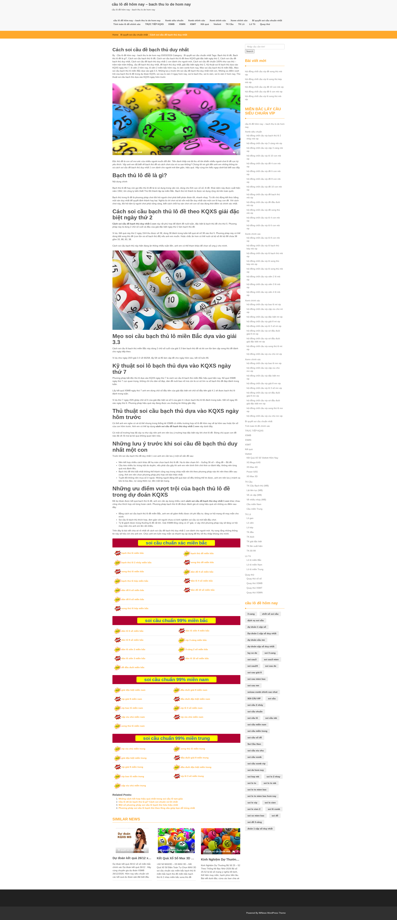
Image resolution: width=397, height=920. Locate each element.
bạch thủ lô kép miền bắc (134, 581)
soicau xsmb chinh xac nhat (262, 692)
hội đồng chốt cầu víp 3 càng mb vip (264, 143)
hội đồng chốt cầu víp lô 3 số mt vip (264, 326)
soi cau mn (253, 685)
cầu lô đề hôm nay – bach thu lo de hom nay (151, 4)
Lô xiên (250, 523)
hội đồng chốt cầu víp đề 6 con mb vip (263, 91)
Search (249, 51)
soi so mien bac (256, 815)
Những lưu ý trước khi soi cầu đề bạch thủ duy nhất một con (187, 71)
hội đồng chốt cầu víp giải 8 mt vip (263, 321)
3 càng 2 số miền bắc (196, 649)
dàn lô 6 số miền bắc (132, 631)
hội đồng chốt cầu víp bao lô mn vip (264, 363)
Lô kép (250, 527)
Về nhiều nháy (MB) (256, 499)
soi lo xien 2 (254, 809)
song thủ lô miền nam (133, 726)
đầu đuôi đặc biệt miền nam (195, 699)
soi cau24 (253, 666)
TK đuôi (250, 537)
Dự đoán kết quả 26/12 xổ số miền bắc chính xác (132, 858)
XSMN (182, 24)
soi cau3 (252, 659)
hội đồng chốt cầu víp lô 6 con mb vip (263, 227)
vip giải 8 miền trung (132, 767)
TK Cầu (230, 24)
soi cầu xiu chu (256, 750)
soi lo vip (252, 802)
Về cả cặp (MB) (254, 495)
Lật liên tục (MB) (255, 490)
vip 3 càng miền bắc (196, 640)
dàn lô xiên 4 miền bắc (197, 630)
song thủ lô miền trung (193, 748)
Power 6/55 (252, 471)
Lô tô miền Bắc (254, 560)
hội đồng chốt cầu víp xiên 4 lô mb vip (263, 293)
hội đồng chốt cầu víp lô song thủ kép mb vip (263, 80)
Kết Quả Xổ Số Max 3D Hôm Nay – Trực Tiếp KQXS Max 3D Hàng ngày (176, 858)
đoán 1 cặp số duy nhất (260, 828)
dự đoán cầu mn (256, 640)
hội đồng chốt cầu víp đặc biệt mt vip (265, 317)
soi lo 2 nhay (273, 776)
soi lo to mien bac (257, 789)
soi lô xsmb (274, 809)
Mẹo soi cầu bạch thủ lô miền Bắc (216, 67)
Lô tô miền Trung (255, 569)
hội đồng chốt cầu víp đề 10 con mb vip (264, 87)
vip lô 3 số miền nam (191, 708)
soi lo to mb (270, 783)
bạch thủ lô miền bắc (132, 553)
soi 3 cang (270, 653)
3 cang (251, 614)
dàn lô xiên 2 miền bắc (133, 649)
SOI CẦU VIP (254, 698)
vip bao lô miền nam (132, 708)
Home (115, 34)
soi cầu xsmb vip (256, 763)
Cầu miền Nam (254, 504)
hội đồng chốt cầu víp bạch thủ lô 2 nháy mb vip (264, 137)
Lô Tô (252, 24)
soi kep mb (253, 776)
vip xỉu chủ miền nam (192, 717)
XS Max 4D (252, 467)
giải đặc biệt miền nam (133, 690)
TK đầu (250, 532)
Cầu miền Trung (254, 509)
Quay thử (265, 24)
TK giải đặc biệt (254, 541)
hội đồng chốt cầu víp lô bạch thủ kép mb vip (263, 247)
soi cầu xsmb (255, 757)
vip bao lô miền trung (132, 776)
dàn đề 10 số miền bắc (203, 590)
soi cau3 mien (271, 659)
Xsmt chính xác (218, 20)
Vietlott (217, 24)
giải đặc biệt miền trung (134, 758)
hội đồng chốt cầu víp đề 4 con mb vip (264, 165)
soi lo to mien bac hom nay (262, 796)
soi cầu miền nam (257, 724)
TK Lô (241, 24)
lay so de (252, 653)
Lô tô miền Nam (254, 564)
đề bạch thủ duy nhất (170, 64)
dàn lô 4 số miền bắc (202, 581)
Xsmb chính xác (196, 20)
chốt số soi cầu (270, 614)
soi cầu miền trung (257, 731)
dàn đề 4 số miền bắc (202, 572)
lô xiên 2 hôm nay (139, 67)
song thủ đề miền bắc (202, 562)
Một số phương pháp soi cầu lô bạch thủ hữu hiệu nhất (148, 805)
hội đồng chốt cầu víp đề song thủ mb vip (263, 73)
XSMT (193, 24)
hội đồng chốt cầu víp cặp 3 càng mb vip (265, 149)
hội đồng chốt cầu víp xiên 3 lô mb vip (263, 286)
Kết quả (205, 24)
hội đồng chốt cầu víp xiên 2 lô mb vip (263, 278)
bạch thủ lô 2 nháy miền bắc (136, 562)
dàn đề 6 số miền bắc (132, 590)
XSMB (171, 24)
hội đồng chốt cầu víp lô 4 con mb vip (263, 219)
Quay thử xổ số (254, 578)
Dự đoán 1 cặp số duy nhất (262, 633)
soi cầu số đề (255, 737)
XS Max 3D (252, 476)
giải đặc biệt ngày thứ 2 (193, 64)
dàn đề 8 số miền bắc (132, 599)
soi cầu (272, 698)
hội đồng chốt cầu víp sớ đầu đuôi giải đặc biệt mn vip (263, 402)
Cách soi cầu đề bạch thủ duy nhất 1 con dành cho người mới (161, 61)
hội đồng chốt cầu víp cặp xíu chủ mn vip (263, 369)
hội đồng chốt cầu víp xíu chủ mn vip (265, 416)
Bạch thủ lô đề (225, 55)
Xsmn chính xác (239, 20)
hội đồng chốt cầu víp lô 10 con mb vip (264, 157)
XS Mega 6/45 (254, 462)
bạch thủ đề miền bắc (202, 553)
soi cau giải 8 (255, 672)
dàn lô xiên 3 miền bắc (133, 658)
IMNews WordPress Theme (272, 913)
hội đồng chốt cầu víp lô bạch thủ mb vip (265, 255)
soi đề (275, 815)
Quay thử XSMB (254, 583)
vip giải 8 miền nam (131, 699)
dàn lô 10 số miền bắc (197, 658)
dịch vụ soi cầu (256, 620)
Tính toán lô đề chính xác (127, 24)
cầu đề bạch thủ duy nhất (146, 64)
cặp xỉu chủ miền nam (133, 717)
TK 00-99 (251, 550)
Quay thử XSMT (254, 588)
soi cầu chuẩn (255, 711)
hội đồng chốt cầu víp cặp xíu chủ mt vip (265, 310)
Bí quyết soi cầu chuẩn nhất (267, 20)
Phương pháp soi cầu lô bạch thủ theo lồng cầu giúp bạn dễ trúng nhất (157, 808)
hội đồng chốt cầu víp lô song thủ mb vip (263, 98)
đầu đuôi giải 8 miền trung (195, 757)
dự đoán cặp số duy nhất (261, 646)
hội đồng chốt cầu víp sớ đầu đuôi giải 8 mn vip (263, 394)
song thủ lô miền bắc (132, 571)
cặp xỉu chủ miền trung (133, 785)
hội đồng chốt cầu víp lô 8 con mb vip (263, 239)
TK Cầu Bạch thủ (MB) (258, 485)
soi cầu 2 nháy (255, 705)
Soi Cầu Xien (254, 744)
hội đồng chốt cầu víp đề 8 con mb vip (264, 180)
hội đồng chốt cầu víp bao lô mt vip (264, 304)
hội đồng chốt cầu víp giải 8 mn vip (264, 383)
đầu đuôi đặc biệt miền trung (196, 767)
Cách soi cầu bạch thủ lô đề (142, 58)
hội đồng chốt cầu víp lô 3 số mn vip (264, 388)
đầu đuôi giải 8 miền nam (194, 690)
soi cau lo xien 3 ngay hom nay (172, 74)
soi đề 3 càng (255, 822)
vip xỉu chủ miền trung (133, 748)
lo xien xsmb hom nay (187, 67)
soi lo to (252, 783)
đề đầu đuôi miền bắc (132, 667)
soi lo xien (208, 74)
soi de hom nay (256, 770)
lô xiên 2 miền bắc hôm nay (162, 67)
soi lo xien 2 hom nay (225, 74)
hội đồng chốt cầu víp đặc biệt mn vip (263, 377)
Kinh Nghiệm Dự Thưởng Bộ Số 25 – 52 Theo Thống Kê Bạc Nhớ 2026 (220, 859)
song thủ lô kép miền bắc (134, 608)
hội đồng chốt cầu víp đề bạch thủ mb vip (263, 196)
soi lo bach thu (195, 74)
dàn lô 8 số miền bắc (132, 640)
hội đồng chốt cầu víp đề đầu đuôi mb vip (263, 203)
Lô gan (250, 518)
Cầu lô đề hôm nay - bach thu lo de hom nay (138, 55)
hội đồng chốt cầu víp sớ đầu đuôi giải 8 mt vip (263, 332)
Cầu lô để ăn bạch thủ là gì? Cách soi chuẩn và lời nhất (148, 802)
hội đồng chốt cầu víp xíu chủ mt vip (264, 354)
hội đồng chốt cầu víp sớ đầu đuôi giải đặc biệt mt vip (263, 340)
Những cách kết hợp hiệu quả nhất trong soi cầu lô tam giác (151, 798)
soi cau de (270, 666)
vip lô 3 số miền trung (192, 776)
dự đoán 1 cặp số (257, 627)
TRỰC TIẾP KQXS (154, 24)
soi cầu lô (253, 718)
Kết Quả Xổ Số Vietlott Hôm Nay (262, 458)
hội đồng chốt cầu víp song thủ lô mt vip (264, 348)
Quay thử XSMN (255, 592)
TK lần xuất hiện (255, 546)
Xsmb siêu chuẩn (174, 20)
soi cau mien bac (256, 679)
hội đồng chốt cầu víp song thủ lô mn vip (265, 410)
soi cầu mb (271, 718)
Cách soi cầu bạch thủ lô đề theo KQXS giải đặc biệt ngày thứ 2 (188, 58)
